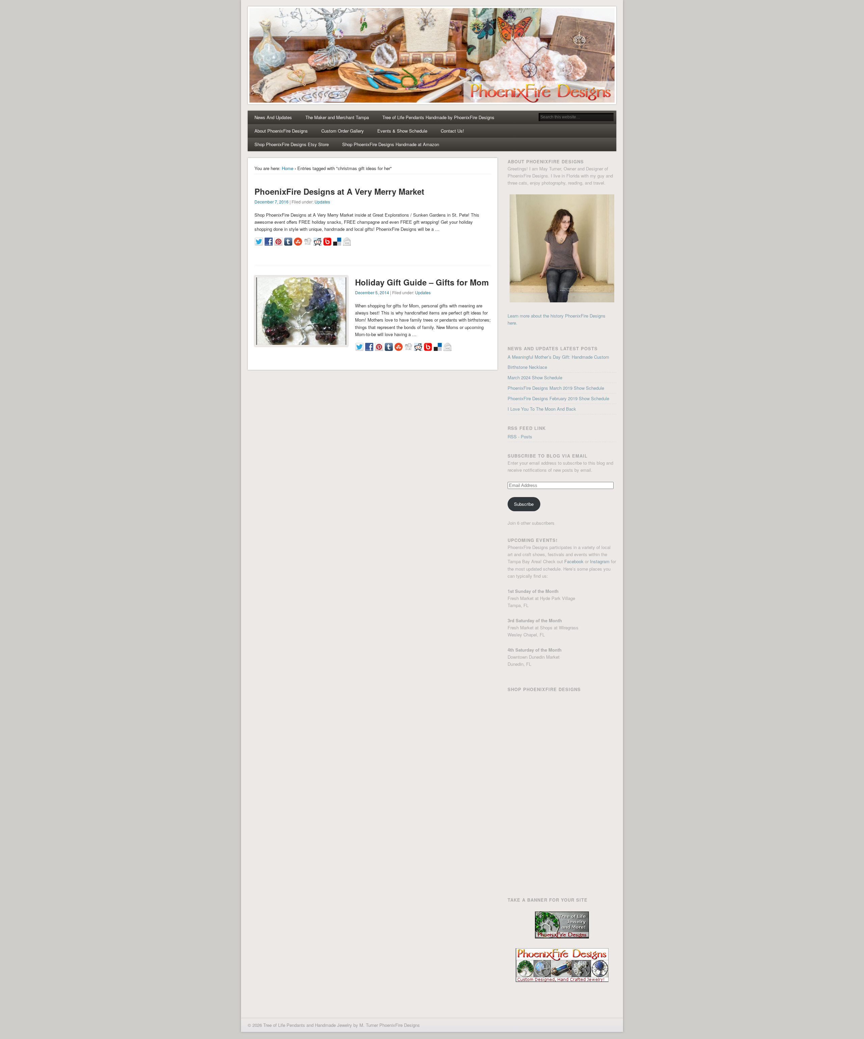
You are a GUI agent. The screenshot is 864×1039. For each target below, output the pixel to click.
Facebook (574, 561)
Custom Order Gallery (342, 131)
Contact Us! (452, 131)
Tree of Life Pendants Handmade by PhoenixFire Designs (438, 117)
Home (287, 168)
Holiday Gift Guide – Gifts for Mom (422, 282)
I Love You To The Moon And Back (542, 409)
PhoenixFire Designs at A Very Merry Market (339, 191)
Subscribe (524, 504)
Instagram (600, 561)
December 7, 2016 (271, 201)
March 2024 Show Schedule (535, 377)
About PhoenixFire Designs (281, 131)
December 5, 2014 (372, 292)
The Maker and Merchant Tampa (337, 117)
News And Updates (273, 117)
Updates (322, 201)
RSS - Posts (520, 436)
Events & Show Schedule (402, 131)
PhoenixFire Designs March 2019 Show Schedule (556, 388)
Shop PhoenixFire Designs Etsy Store (291, 144)
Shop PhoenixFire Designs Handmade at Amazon (390, 144)
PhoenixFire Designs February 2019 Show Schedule (558, 398)
